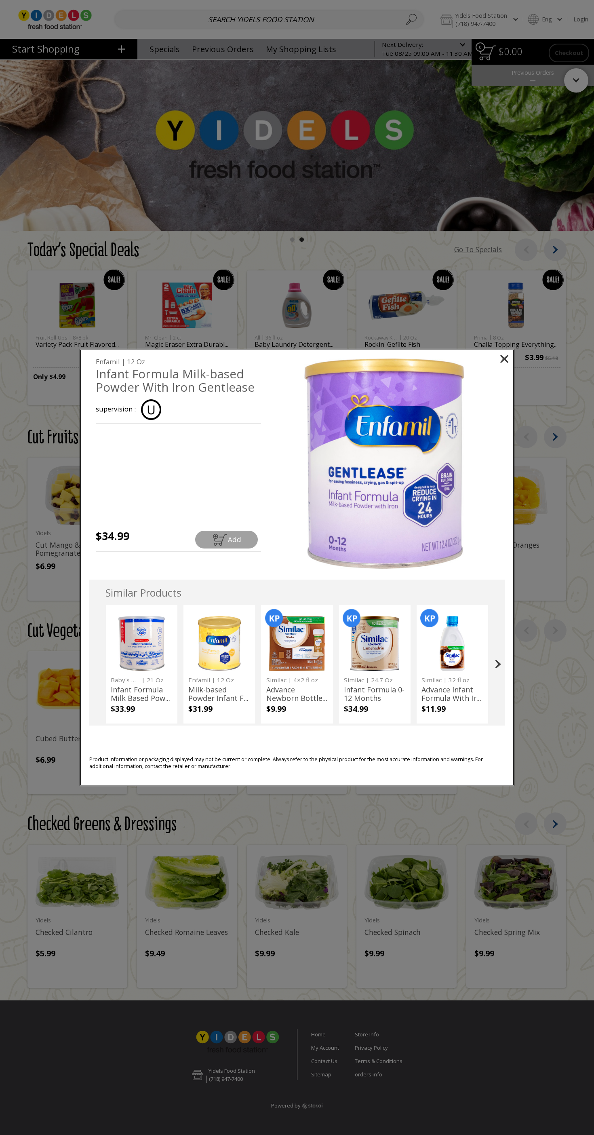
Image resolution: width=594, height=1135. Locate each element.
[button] (384, 464)
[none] (141, 664)
